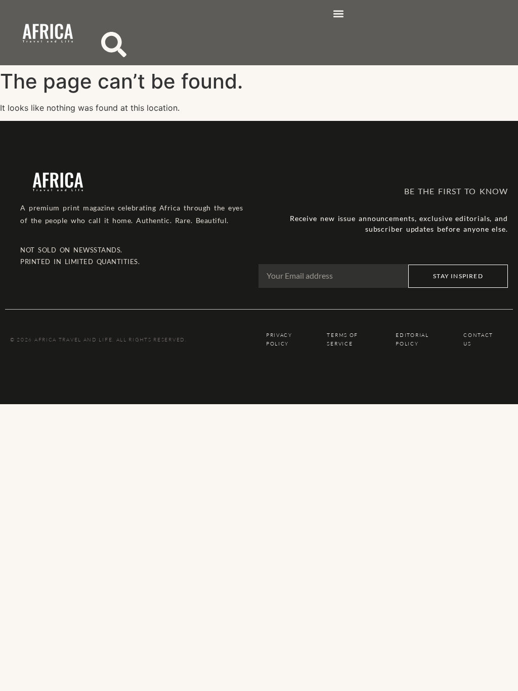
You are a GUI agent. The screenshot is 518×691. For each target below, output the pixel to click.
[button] (338, 13)
